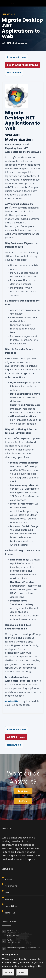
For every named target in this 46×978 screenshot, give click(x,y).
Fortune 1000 (9, 852)
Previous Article (16, 57)
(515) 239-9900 (13, 940)
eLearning (9, 899)
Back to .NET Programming (22, 64)
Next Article (14, 72)
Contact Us (11, 701)
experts (31, 859)
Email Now (23, 791)
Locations (9, 879)
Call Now (23, 801)
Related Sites (10, 906)
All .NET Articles (16, 737)
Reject (22, 972)
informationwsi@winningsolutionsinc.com (23, 948)
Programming (10, 886)
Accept (8, 972)
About (7, 892)
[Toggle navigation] (40, 6)
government (23, 848)
